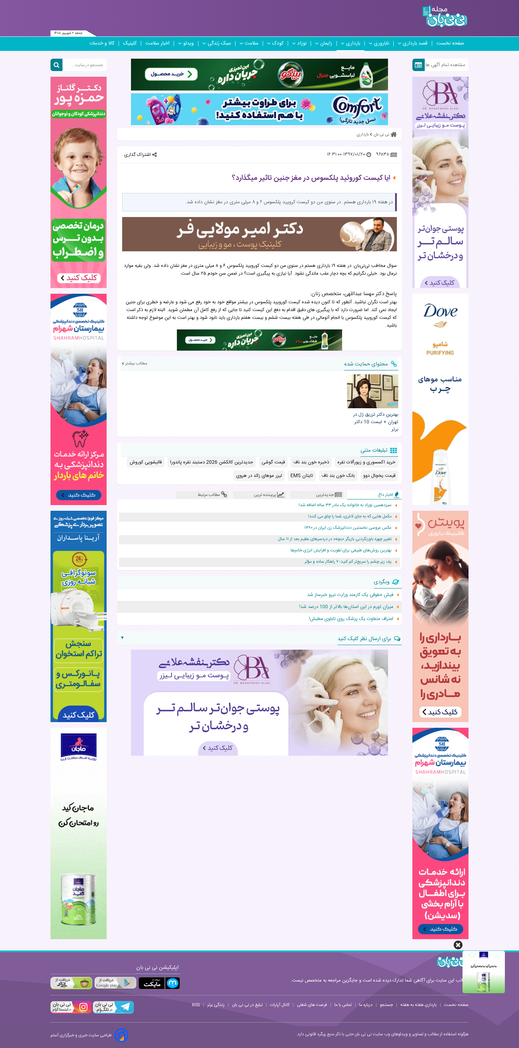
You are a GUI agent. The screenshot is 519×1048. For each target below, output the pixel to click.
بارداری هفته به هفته (418, 1004)
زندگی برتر (216, 1004)
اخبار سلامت (157, 43)
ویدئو (188, 43)
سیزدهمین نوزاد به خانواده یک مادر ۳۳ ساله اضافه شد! (345, 505)
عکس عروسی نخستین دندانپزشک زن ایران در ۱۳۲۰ (348, 528)
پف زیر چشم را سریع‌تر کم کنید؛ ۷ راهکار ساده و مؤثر (348, 561)
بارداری (353, 43)
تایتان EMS (302, 476)
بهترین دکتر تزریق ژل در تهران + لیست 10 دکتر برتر (375, 422)
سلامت (251, 43)
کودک (278, 43)
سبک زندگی (219, 43)
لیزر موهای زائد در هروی (259, 476)
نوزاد (301, 43)
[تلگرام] (112, 1013)
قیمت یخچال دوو (379, 476)
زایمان (326, 43)
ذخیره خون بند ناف (311, 462)
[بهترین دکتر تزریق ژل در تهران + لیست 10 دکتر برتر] (372, 391)
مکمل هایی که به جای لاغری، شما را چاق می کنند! (350, 516)
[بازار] (71, 983)
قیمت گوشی (273, 462)
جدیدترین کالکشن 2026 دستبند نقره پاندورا (211, 462)
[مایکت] (159, 983)
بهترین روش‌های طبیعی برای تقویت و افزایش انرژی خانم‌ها (341, 550)
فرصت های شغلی (312, 1004)
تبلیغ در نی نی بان (247, 1004)
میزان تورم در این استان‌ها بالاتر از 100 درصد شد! (346, 607)
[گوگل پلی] (115, 983)
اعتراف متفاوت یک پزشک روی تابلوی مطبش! (351, 619)
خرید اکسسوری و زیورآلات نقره (366, 462)
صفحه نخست (450, 43)
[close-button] (458, 945)
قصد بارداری (415, 43)
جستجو (386, 1004)
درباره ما (365, 1004)
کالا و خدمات (101, 43)
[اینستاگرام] (70, 1013)
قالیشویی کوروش (146, 462)
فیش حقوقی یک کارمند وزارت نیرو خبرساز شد (350, 595)
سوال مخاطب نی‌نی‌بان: (375, 266)
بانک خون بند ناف (338, 476)
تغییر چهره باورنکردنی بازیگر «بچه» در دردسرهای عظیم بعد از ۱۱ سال (335, 539)
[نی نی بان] (445, 16)
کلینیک (130, 43)
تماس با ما (343, 1004)
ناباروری (381, 43)
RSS (196, 1004)
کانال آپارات (280, 1004)
